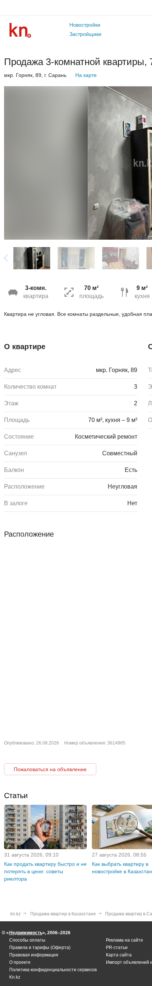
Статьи (16, 795)
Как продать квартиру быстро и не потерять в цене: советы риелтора (45, 871)
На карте (86, 75)
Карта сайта (119, 955)
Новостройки (84, 25)
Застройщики (85, 34)
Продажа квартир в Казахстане (63, 913)
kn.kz (15, 913)
